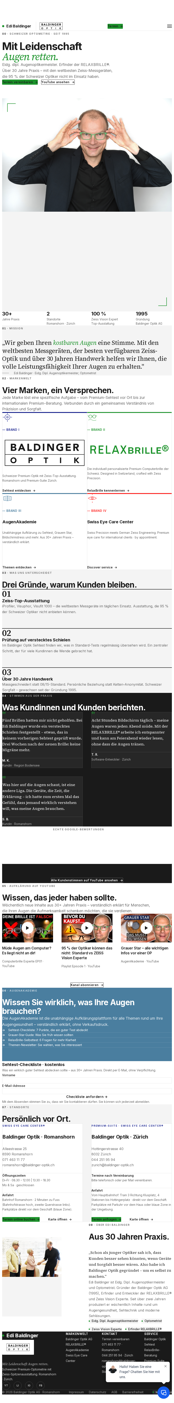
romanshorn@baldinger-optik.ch (28, 1165)
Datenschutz (97, 1392)
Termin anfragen (104, 1219)
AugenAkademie (77, 1350)
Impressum (76, 1392)
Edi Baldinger (18, 26)
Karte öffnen (57, 1219)
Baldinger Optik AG (79, 1339)
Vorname (8, 1075)
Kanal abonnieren (84, 985)
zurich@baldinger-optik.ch (112, 1165)
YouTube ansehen (55, 82)
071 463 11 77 (13, 1160)
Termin (113, 26)
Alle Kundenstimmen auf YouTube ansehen (84, 880)
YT (6, 1385)
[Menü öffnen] (169, 26)
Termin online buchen (18, 1219)
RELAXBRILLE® (76, 1344)
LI (18, 1385)
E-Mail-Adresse (13, 1086)
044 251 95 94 (103, 1160)
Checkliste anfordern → (87, 1097)
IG (29, 1385)
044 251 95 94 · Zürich (117, 1355)
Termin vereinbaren (17, 82)
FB (40, 1385)
